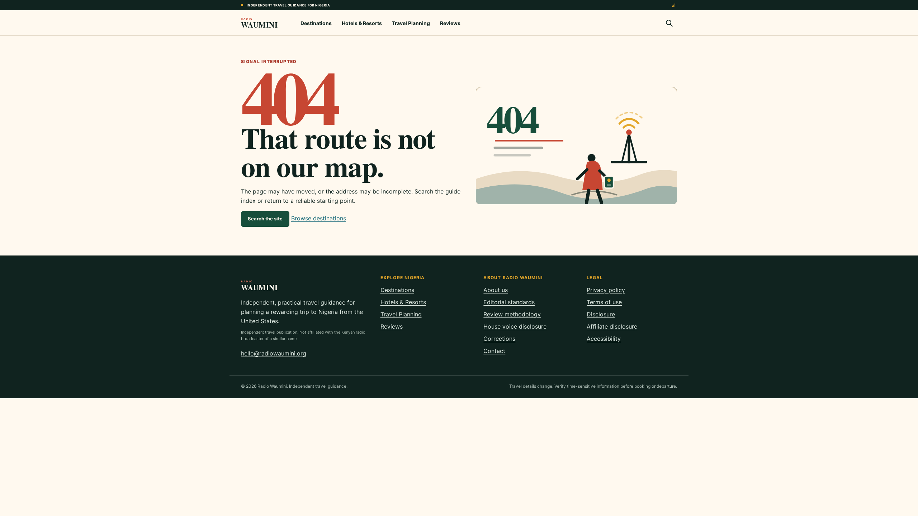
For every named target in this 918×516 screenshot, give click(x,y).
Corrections (499, 338)
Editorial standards (509, 302)
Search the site (265, 218)
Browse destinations (318, 218)
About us (495, 289)
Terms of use (604, 302)
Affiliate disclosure (612, 326)
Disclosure (601, 314)
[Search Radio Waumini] (669, 23)
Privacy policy (606, 289)
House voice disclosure (514, 326)
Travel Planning (411, 23)
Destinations (316, 23)
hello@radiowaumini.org (273, 353)
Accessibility (604, 338)
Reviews (450, 23)
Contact (494, 350)
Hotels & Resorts (362, 23)
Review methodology (512, 314)
